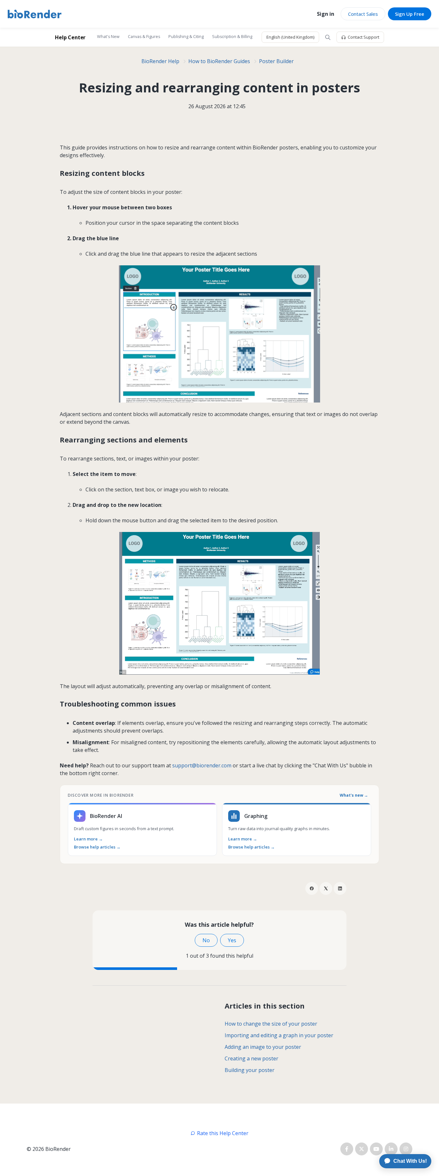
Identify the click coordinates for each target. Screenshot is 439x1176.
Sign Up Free (409, 14)
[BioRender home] (34, 14)
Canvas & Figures (144, 36)
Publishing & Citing (186, 36)
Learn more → (88, 839)
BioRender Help (160, 61)
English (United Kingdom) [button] (290, 37)
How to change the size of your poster (271, 1023)
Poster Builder (276, 61)
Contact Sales (363, 14)
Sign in (325, 13)
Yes (232, 940)
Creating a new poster (251, 1058)
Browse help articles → (97, 847)
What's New (108, 36)
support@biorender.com (201, 765)
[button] (327, 37)
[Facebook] (311, 888)
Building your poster (249, 1070)
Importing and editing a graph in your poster (279, 1035)
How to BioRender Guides (219, 61)
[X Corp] (325, 888)
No (206, 940)
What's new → (354, 795)
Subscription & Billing (232, 36)
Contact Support (363, 37)
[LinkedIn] (340, 888)
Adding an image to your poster (263, 1046)
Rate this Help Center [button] (222, 1133)
